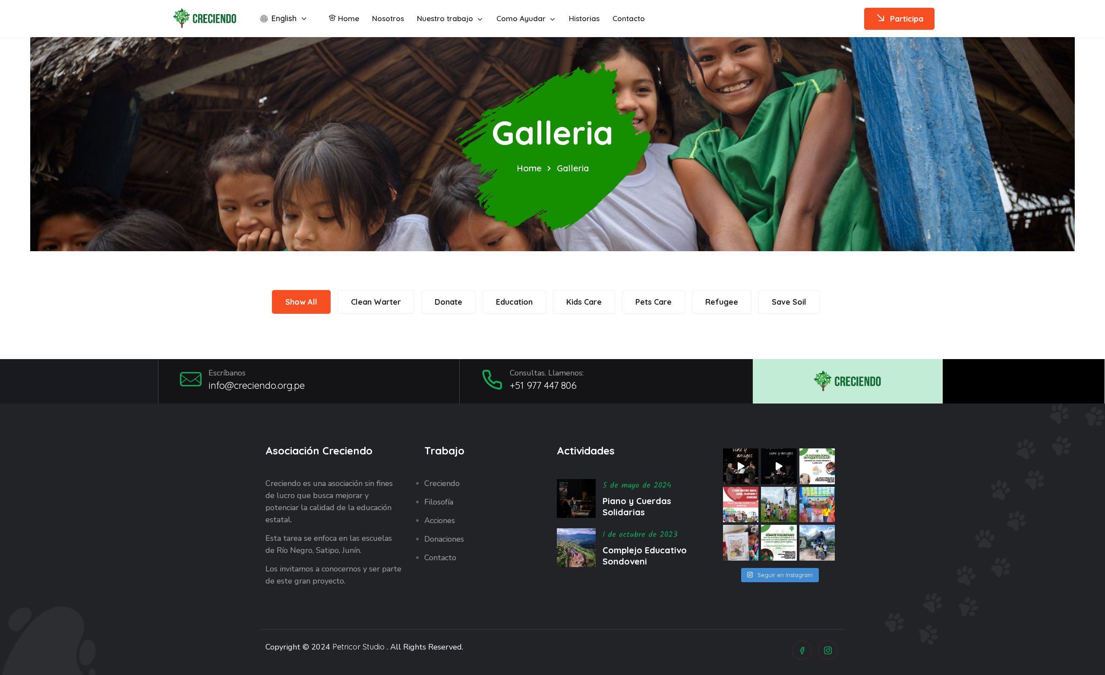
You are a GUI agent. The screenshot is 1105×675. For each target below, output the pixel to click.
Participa (906, 19)
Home (529, 168)
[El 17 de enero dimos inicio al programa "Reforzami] (741, 543)
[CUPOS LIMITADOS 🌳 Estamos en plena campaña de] (779, 543)
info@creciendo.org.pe (256, 385)
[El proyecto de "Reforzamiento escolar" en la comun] (779, 505)
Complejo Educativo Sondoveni (645, 556)
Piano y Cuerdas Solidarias (637, 506)
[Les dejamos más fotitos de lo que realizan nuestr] (817, 505)
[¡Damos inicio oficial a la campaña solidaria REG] (817, 466)
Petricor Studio (358, 647)
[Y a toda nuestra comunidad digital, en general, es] (741, 505)
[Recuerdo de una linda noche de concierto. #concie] (779, 466)
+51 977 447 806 (543, 385)
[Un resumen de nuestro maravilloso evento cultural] (741, 466)
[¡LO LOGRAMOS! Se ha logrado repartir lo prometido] (817, 543)
